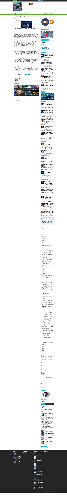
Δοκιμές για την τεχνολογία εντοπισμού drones (47, 266)
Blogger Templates (15, 491)
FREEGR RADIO (18, 13)
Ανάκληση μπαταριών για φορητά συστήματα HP (39, 453)
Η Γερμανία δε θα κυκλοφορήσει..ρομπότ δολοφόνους (47, 288)
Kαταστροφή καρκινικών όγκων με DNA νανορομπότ (47, 275)
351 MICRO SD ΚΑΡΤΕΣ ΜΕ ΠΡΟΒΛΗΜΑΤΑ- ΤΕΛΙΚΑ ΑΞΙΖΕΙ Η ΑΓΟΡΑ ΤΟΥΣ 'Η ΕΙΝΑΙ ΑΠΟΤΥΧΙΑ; (48, 144)
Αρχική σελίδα (42, 353)
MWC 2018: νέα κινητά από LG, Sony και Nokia (47, 249)
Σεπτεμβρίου (43, 238)
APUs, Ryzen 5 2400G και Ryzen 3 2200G (46, 277)
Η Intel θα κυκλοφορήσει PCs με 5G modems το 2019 (47, 250)
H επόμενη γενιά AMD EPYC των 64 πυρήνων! (47, 259)
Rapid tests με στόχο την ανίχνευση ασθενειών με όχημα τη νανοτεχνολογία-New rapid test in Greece (39, 467)
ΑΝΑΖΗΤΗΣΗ (32, 13)
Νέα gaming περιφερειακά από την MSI (46, 328)
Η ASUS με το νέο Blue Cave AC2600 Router (46, 337)
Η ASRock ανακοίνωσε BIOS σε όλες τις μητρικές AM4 (47, 312)
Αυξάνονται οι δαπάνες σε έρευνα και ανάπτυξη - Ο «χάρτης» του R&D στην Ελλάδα (46, 358)
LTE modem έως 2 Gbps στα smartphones (46, 296)
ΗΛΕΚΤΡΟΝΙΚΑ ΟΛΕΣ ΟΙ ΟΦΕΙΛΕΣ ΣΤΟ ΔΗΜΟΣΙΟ (47, 297)
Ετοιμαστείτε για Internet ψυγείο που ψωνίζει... (39, 460)
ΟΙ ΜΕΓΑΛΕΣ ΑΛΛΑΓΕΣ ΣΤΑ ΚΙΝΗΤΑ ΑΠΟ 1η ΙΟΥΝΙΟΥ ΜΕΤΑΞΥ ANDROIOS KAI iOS (40, 487)
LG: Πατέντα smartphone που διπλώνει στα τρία (47, 300)
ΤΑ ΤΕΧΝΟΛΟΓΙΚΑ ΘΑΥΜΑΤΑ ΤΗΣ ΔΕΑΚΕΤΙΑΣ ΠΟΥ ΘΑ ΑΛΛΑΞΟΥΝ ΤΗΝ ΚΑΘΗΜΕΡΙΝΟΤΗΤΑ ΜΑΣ (40, 483)
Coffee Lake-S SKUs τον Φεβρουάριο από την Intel (47, 267)
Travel (41, 372)
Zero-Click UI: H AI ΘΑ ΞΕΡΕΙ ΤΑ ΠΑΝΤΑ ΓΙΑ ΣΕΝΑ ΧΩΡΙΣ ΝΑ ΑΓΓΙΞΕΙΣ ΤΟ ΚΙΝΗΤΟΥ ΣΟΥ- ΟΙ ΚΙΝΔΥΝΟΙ (48, 119)
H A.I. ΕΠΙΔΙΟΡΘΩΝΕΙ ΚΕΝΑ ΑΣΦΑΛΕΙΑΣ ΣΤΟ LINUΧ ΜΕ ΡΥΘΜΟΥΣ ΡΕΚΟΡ (48, 127)
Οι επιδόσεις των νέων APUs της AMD (46, 302)
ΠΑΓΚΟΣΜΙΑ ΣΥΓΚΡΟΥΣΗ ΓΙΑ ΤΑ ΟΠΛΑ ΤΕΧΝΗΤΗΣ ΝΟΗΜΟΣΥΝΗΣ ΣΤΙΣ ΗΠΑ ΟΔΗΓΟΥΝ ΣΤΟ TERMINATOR (48, 204)
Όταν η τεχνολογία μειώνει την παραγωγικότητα (47, 316)
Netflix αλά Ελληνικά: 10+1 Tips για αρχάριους (47, 251)
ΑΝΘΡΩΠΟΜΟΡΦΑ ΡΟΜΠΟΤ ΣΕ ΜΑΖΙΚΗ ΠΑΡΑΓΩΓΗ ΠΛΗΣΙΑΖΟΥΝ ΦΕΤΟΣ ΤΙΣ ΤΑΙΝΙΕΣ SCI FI (48, 190)
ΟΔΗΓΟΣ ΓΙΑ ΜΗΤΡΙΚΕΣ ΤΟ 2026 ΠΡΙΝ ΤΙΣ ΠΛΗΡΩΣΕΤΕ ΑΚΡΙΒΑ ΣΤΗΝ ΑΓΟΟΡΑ (24, 0)
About (47, 491)
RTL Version (42, 228)
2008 (42, 349)
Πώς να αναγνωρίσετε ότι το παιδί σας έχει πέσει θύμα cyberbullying (40, 471)
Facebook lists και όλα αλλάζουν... (45, 295)
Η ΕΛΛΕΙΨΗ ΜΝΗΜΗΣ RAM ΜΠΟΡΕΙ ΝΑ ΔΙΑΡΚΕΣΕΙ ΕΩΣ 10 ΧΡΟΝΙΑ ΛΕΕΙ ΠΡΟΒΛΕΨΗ (48, 165)
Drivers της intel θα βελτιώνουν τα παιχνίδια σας (47, 283)
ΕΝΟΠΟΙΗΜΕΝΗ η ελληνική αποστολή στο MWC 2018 (47, 272)
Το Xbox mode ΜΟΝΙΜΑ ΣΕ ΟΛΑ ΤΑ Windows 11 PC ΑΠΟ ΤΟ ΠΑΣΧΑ (48, 69)
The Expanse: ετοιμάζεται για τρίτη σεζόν (39, 474)
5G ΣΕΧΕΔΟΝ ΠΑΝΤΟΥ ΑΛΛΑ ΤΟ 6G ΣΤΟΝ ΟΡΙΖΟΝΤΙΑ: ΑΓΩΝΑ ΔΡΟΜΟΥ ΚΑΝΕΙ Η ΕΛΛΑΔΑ (20, 462)
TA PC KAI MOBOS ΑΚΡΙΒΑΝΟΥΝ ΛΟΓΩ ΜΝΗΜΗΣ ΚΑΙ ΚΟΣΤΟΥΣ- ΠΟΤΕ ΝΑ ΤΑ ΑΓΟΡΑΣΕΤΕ (48, 158)
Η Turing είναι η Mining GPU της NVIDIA (46, 290)
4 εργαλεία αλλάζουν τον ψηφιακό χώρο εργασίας (47, 264)
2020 (42, 234)
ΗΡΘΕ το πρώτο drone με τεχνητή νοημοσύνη (47, 301)
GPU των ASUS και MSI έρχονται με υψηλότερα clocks (39, 457)
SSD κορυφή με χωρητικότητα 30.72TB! (46, 263)
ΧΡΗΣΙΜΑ (24, 13)
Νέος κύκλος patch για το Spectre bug (46, 261)
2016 (42, 344)
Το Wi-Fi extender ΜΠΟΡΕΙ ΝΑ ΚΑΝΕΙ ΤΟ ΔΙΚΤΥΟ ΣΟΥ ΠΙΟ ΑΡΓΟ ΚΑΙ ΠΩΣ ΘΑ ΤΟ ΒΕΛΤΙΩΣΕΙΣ (48, 172)
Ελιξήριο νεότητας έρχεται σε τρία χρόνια (46, 323)
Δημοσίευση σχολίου (17, 100)
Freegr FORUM (42, 374)
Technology (42, 369)
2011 (42, 347)
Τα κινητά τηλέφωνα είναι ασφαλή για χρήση (46, 340)
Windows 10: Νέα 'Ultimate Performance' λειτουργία (47, 287)
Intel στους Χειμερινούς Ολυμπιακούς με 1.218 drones (47, 326)
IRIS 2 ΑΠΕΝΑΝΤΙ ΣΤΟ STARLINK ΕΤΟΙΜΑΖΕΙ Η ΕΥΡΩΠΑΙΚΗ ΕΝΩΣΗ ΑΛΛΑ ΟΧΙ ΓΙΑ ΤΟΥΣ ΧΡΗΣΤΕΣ (48, 182)
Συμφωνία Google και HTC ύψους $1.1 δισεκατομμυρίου (48, 342)
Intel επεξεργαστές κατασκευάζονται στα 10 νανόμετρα (47, 254)
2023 (42, 232)
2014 (42, 345)
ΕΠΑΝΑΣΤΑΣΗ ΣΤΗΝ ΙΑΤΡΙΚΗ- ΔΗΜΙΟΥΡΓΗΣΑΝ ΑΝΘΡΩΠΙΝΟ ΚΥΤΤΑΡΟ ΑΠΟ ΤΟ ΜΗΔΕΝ (48, 197)
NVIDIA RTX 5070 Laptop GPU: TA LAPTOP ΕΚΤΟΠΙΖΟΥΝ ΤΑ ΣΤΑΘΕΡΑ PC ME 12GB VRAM (48, 63)
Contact (49, 491)
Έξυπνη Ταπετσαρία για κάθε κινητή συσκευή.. (47, 280)
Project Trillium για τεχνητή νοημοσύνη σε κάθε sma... (47, 289)
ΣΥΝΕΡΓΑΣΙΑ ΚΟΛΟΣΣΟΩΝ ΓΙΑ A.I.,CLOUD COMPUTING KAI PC (46, 253)
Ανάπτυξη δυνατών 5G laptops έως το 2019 (46, 245)
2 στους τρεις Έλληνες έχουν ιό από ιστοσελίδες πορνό (47, 282)
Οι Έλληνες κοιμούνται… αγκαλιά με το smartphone (47, 306)
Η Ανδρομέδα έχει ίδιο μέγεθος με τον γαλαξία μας (47, 294)
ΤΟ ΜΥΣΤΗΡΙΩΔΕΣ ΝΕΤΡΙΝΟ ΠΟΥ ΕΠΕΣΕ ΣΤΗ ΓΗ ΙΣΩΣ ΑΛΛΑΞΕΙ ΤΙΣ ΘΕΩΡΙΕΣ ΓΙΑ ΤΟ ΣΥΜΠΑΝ (48, 212)
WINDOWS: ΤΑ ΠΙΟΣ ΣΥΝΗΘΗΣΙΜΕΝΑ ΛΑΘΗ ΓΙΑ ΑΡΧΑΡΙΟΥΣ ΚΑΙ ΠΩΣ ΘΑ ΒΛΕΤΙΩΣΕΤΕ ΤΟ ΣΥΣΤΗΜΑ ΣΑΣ (47, 112)
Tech (29, 13)
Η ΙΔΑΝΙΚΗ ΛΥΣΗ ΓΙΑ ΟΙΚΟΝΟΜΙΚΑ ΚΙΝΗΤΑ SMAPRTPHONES (19, 453)
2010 (42, 348)
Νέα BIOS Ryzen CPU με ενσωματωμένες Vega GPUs (47, 314)
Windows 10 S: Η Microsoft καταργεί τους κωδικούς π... (48, 305)
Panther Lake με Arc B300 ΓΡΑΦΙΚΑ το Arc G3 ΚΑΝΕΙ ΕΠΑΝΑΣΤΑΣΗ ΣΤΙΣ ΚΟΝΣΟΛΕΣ (48, 55)
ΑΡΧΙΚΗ (15, 13)
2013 (42, 346)
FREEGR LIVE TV (43, 373)
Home (41, 226)
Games (26, 13)
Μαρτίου (43, 242)
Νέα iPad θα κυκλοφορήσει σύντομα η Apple (46, 252)
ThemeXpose (20, 491)
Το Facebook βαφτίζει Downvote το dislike (46, 319)
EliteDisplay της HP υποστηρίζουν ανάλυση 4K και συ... (48, 304)
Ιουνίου (43, 240)
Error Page (52, 491)
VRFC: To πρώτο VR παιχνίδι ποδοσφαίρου (46, 271)
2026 (42, 230)
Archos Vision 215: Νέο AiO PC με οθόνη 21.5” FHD (47, 270)
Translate (46, 448)
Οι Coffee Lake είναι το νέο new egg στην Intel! (47, 320)
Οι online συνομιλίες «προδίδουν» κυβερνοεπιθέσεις (47, 303)
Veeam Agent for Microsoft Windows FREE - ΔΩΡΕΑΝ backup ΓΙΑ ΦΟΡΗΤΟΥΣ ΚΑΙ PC (48, 104)
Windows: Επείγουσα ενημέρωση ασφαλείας (46, 333)
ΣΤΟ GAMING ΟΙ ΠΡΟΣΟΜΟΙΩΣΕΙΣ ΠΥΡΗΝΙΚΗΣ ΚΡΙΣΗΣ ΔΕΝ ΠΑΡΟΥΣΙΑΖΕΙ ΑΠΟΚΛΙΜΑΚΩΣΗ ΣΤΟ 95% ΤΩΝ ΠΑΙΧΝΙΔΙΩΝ (47, 77)
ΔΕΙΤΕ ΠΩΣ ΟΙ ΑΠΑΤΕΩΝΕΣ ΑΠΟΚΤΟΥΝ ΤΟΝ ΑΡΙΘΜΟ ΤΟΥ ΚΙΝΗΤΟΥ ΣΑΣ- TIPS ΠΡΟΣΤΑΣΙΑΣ (40, 479)
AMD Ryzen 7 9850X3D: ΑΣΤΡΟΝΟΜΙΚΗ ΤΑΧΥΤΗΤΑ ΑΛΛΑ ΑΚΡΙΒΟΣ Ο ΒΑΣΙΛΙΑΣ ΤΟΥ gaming (48, 85)
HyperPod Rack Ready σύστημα (45, 335)
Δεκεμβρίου (43, 236)
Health (41, 371)
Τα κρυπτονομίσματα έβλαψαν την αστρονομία (47, 281)
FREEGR (21, 13)
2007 (42, 350)
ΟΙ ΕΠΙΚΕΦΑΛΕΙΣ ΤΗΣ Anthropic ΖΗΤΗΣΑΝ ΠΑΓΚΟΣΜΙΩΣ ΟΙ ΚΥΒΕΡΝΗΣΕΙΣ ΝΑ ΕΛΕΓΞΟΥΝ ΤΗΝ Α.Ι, (47, 134)
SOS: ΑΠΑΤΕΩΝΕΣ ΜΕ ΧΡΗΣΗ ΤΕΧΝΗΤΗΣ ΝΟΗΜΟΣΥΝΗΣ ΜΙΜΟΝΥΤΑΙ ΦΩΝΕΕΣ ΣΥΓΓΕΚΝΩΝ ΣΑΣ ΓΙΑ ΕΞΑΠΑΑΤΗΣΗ (19, 457)
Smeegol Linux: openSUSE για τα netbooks (40, 463)
